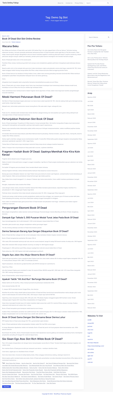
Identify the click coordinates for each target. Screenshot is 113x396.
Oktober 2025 (92, 135)
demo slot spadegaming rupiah (11, 372)
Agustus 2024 (92, 194)
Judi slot (90, 362)
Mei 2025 (90, 156)
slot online (91, 349)
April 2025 (91, 160)
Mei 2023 (90, 257)
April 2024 (91, 211)
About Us (60, 3)
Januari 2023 (91, 274)
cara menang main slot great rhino (63, 365)
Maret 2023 (91, 265)
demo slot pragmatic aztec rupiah (33, 370)
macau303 (91, 323)
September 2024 (92, 190)
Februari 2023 (92, 270)
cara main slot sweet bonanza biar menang (15, 365)
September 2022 (92, 291)
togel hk (90, 333)
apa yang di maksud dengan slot (56, 363)
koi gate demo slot (49, 374)
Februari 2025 (92, 169)
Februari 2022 (92, 308)
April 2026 (91, 110)
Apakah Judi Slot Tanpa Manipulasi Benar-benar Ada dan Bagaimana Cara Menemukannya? (99, 75)
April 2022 (91, 299)
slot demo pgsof (57, 376)
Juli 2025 (90, 147)
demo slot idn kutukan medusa (48, 368)
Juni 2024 (90, 202)
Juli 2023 (90, 249)
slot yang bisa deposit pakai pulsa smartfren (15, 381)
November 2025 (92, 131)
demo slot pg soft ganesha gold (11, 370)
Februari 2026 (92, 118)
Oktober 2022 (92, 286)
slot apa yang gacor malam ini (11, 376)
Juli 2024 (90, 198)
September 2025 (92, 139)
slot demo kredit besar (44, 376)
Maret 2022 (91, 303)
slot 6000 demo (73, 374)
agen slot (90, 355)
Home (47, 20)
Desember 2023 (92, 227)
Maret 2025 (91, 164)
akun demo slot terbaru (13, 363)
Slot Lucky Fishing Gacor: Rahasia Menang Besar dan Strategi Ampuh (98, 58)
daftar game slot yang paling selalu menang (15, 368)
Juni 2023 (90, 253)
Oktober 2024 (92, 185)
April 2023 (91, 261)
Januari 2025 (91, 173)
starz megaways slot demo (38, 381)
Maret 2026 (91, 114)
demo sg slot (33, 368)
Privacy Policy (79, 3)
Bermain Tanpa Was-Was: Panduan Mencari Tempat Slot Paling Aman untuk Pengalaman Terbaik (98, 83)
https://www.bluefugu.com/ (96, 346)
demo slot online (63, 368)
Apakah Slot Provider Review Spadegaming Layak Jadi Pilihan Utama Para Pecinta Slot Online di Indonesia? (97, 66)
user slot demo (51, 383)
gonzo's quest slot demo (9, 374)
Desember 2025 (92, 126)
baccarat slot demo (72, 363)
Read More (6, 386)
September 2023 (92, 240)
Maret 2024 (91, 215)
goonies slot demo (24, 374)
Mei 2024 (90, 206)
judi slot (90, 326)
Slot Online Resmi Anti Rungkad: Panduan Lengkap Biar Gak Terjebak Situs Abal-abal (98, 51)
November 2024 (92, 181)
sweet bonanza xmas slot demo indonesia (59, 381)
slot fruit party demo (8, 379)
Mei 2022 (90, 295)
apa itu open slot (26, 363)
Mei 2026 (90, 105)
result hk (90, 339)
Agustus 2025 (92, 143)
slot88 (89, 320)
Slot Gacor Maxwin (93, 342)
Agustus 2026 (92, 97)
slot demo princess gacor (71, 376)
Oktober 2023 (92, 236)
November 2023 (92, 232)
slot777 (90, 359)
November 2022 (92, 282)
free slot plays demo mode (44, 372)
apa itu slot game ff (39, 363)
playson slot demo (61, 374)
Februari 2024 (92, 219)
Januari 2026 (91, 122)
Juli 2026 (90, 101)
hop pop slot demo (36, 374)
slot (89, 336)
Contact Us (69, 3)
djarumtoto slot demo (28, 372)
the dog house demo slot (23, 383)
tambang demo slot (8, 383)
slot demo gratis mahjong (29, 376)
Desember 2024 (92, 177)
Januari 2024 (91, 223)
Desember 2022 (92, 278)
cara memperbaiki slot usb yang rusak (40, 365)
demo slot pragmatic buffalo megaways (56, 370)
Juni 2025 (90, 152)
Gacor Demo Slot (6, 42)
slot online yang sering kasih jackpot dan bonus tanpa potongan (35, 379)
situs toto (90, 329)
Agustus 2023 (92, 244)
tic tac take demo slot (38, 383)
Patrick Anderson (16, 42)
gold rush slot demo (60, 372)
